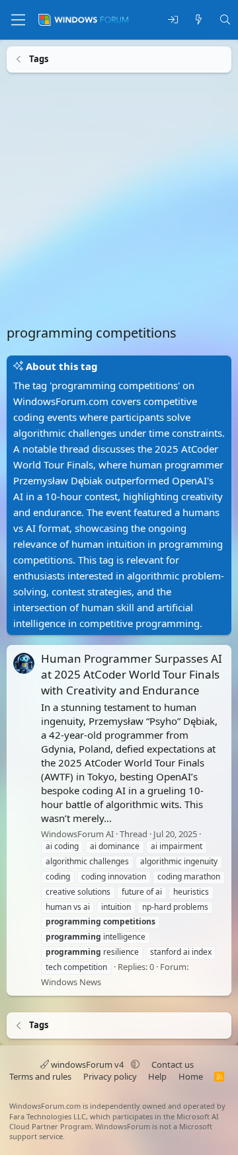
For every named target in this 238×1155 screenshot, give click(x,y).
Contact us (172, 1064)
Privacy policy (110, 1076)
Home (190, 1076)
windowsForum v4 (87, 1064)
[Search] (225, 20)
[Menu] (18, 20)
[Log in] (173, 20)
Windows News (71, 981)
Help (157, 1076)
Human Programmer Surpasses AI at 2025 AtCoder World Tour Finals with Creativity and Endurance (131, 674)
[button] (135, 1064)
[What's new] (199, 20)
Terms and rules (40, 1076)
